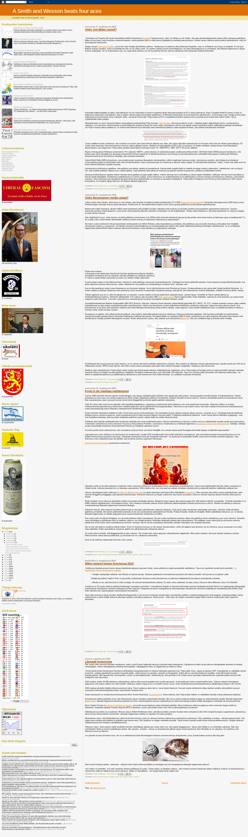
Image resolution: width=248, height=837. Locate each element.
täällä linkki (90, 701)
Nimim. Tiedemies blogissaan (57, 818)
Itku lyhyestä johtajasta (22, 118)
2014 (6, 569)
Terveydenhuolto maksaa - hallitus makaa (30, 130)
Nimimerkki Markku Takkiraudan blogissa (47, 829)
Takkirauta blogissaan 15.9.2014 (54, 773)
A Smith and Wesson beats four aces (56, 11)
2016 (6, 564)
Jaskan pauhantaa (9, 155)
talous (116, 382)
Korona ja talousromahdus (192, 202)
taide (130, 554)
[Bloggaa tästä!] (122, 186)
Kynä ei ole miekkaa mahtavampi (107, 391)
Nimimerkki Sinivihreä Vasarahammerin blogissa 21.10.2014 (43, 768)
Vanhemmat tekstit (238, 783)
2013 (6, 571)
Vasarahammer (8, 165)
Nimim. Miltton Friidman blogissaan (59, 809)
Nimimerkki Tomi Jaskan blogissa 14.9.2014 (42, 771)
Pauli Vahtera (7, 163)
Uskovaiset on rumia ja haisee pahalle (28, 28)
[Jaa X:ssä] (125, 186)
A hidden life (122, 492)
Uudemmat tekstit (92, 783)
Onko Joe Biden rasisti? (101, 29)
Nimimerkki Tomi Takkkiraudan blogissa (58, 801)
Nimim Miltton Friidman (52, 805)
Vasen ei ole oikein (21, 73)
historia (95, 189)
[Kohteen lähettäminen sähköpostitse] (120, 186)
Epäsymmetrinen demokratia (25, 62)
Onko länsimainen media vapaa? (106, 197)
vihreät (127, 189)
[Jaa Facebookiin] (128, 186)
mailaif (120, 554)
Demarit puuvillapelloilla (23, 107)
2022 (6, 532)
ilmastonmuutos (103, 189)
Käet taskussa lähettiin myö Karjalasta (28, 84)
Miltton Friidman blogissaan (13, 777)
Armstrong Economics (10, 152)
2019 (6, 557)
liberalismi (105, 382)
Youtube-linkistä (155, 695)
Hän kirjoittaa (164, 123)
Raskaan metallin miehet (23, 96)
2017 (6, 562)
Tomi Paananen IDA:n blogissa (39, 784)
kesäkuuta (10, 536)
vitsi (150, 554)
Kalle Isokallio (7, 157)
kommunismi (114, 189)
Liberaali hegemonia (98, 661)
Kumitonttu (22, 591)
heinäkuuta (10, 534)
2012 (6, 573)
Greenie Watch (7, 154)
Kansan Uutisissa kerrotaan (96, 443)
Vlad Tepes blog (8, 167)
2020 (6, 555)
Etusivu (165, 783)
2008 (6, 580)
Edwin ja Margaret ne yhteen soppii (27, 39)
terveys (131, 776)
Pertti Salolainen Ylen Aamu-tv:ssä (15, 781)
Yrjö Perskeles (7, 170)
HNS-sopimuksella (166, 297)
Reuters (185, 318)
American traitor (136, 492)
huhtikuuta (10, 540)
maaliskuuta (10, 542)
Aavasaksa (189, 492)
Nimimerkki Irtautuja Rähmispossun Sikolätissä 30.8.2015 (24, 762)
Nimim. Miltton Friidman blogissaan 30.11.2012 (39, 788)
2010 (6, 578)
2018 (6, 560)
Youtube (146, 38)
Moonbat (5, 161)
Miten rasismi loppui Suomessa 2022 (109, 563)
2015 (6, 566)
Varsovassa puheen (106, 46)
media (111, 382)
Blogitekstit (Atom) (98, 788)
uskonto (121, 189)
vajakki (141, 554)
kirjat (99, 554)
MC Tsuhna (6, 159)
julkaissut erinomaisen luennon (119, 705)
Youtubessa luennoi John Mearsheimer (212, 424)
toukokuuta (10, 538)
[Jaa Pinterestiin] (130, 186)
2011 (6, 576)
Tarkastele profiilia (9, 604)
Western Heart (7, 168)
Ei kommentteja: (113, 186)
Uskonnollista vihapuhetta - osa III (27, 50)
